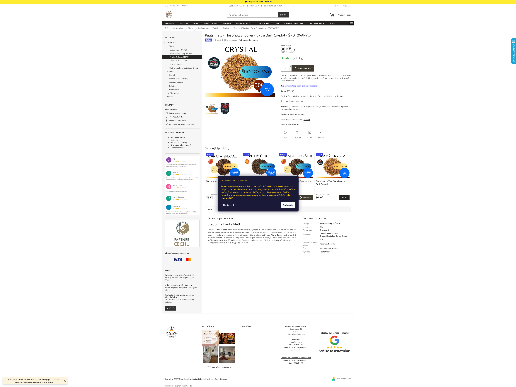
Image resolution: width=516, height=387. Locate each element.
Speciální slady (176, 64)
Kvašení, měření (176, 82)
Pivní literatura (172, 93)
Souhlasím (288, 205)
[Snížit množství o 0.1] (290, 69)
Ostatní (172, 86)
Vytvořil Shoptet (344, 379)
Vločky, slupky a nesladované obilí (183, 68)
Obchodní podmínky (273, 6)
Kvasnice (173, 75)
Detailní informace (288, 124)
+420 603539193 (176, 117)
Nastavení (228, 205)
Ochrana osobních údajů (181, 145)
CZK (335, 6)
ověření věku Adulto (183, 386)
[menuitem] (169, 23)
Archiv (170, 308)
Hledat (283, 15)
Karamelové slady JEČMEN (181, 53)
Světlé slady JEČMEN (179, 50)
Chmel (172, 71)
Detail (344, 197)
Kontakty (254, 6)
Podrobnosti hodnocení (248, 40)
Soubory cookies (178, 147)
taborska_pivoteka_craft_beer (182, 124)
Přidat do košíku (304, 68)
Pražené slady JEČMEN (179, 57)
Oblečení (170, 97)
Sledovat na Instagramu (220, 367)
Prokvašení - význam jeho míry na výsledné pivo (179, 296)
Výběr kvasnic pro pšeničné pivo (178, 285)
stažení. (307, 119)
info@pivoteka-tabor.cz (179, 113)
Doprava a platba (237, 6)
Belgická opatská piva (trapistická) (179, 275)
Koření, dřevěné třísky (178, 78)
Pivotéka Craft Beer (177, 120)
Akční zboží (174, 89)
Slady (171, 46)
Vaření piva (171, 42)
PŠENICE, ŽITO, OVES (178, 60)
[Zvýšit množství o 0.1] (290, 66)
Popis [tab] (210, 209)
